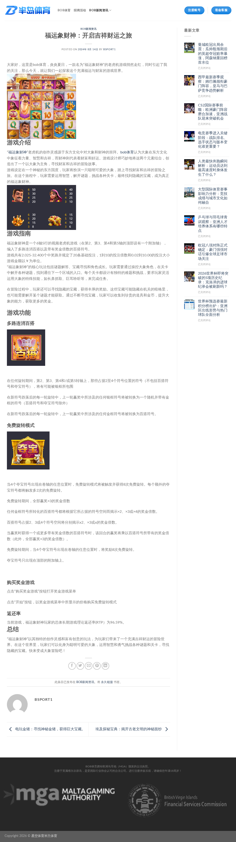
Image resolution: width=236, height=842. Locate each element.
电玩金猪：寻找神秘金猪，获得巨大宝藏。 (49, 729)
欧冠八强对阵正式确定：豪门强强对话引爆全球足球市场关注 (212, 252)
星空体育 (37, 836)
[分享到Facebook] (72, 666)
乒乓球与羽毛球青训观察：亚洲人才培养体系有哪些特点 (212, 223)
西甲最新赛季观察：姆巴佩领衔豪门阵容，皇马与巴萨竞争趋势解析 (212, 83)
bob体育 (127, 152)
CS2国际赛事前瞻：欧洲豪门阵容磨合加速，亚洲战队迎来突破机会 (212, 111)
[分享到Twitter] (80, 666)
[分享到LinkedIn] (105, 666)
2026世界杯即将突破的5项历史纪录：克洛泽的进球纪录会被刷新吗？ (213, 280)
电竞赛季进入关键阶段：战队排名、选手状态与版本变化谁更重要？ (212, 139)
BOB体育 (64, 10)
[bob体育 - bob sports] (28, 10)
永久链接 (107, 682)
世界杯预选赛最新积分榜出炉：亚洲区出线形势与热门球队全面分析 (212, 308)
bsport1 (109, 49)
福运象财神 (17, 152)
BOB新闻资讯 (98, 10)
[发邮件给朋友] (88, 666)
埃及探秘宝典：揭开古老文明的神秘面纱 (129, 729)
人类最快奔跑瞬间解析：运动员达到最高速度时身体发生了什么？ (212, 167)
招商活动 (80, 10)
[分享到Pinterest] (97, 666)
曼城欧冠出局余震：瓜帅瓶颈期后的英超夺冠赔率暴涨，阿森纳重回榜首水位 (212, 53)
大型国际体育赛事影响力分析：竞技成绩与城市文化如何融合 (212, 196)
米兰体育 (50, 836)
